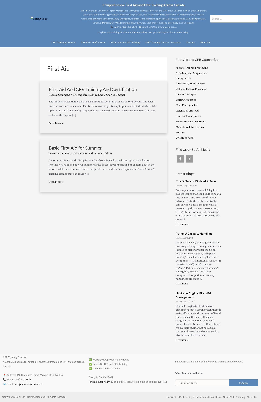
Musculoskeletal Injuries (190, 126)
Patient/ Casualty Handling (194, 233)
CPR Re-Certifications (93, 42)
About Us (205, 42)
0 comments (182, 224)
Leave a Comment (59, 94)
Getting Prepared (186, 99)
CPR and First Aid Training (88, 94)
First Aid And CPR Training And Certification (93, 89)
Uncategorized (184, 137)
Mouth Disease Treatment (191, 121)
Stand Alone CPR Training (125, 42)
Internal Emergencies (188, 116)
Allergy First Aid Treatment (192, 67)
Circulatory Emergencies (190, 83)
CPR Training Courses (63, 42)
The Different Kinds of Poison (196, 181)
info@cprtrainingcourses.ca (28, 384)
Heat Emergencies (186, 105)
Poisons (180, 132)
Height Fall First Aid (187, 110)
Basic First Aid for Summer (75, 147)
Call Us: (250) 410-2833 (125, 27)
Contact (190, 42)
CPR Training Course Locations (163, 42)
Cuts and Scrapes (186, 94)
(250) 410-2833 (23, 379)
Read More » (56, 123)
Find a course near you (101, 381)
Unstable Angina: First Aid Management (193, 295)
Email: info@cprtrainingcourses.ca (159, 27)
